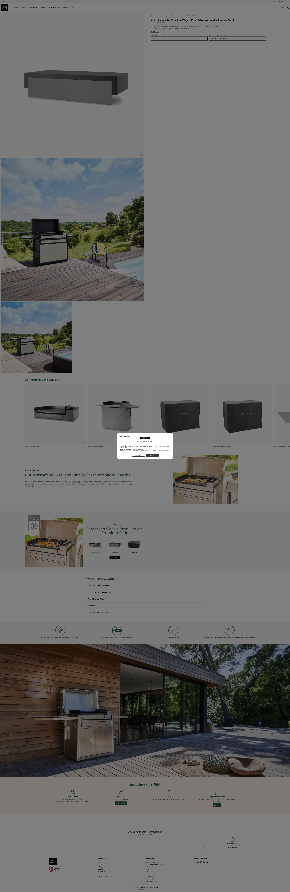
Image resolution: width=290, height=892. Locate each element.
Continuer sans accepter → (125, 436)
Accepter (152, 455)
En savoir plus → (138, 455)
